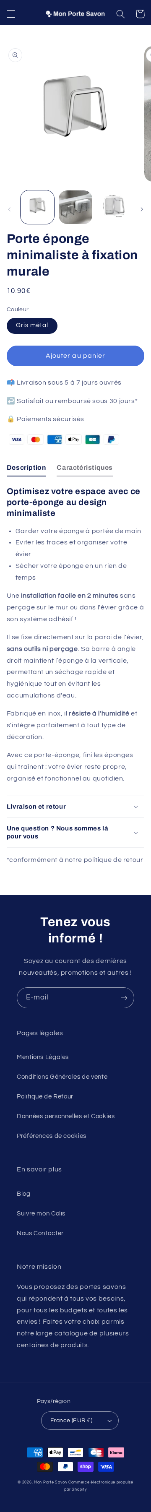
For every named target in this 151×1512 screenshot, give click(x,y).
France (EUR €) (71, 1421)
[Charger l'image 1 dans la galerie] (37, 207)
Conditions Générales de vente (62, 1077)
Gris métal (32, 325)
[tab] (26, 469)
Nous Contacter (40, 1233)
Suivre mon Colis (41, 1213)
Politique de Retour (45, 1096)
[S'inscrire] (124, 997)
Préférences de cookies (51, 1136)
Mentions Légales (43, 1057)
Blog (24, 1194)
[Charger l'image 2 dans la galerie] (75, 207)
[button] (11, 13)
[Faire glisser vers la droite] (142, 209)
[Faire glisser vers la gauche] (9, 209)
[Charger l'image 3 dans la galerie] (113, 207)
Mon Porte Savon (50, 1482)
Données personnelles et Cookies (66, 1116)
